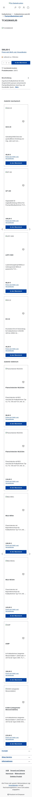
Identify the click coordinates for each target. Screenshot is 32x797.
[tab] (15, 82)
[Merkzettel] (19, 7)
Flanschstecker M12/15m (15, 452)
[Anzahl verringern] (4, 62)
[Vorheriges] (2, 229)
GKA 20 (8, 127)
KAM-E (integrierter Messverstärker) (13, 709)
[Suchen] (15, 7)
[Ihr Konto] (24, 7)
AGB (7, 770)
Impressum (9, 773)
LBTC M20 (9, 255)
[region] (16, 37)
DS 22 (8, 319)
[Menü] (4, 7)
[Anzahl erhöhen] (9, 62)
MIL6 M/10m (10, 580)
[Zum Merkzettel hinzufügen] (23, 121)
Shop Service (7, 757)
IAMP (8, 644)
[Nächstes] (29, 229)
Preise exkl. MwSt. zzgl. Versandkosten (14, 52)
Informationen (7, 761)
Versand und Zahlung (17, 770)
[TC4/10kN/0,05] (16, 37)
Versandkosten (13, 785)
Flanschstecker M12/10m (15, 387)
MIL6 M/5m (10, 516)
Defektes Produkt (16, 776)
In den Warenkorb (21, 62)
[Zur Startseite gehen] (16, 3)
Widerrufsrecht (20, 773)
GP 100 (8, 191)
